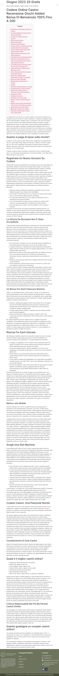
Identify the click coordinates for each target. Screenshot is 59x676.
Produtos (21, 664)
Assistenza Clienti (16, 94)
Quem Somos (22, 659)
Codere (13, 85)
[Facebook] (43, 669)
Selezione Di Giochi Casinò (19, 97)
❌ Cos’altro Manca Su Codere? (20, 109)
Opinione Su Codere (17, 96)
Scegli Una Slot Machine (18, 44)
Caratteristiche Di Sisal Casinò (20, 107)
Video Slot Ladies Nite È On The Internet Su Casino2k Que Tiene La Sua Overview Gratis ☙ (21, 60)
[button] (2, 4)
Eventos (21, 661)
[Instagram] (46, 669)
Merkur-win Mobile (16, 42)
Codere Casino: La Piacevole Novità (21, 46)
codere (46, 508)
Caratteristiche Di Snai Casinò (19, 48)
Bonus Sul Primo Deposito (18, 79)
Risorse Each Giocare (17, 40)
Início (20, 656)
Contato (21, 667)
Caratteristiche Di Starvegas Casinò (21, 57)
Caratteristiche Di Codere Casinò (20, 88)
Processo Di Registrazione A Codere (21, 86)
